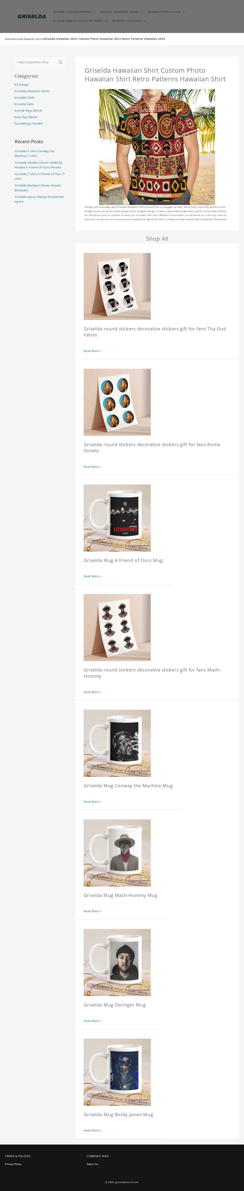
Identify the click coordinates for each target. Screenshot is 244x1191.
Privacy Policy (13, 1164)
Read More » (92, 351)
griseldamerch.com (127, 1182)
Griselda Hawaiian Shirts (28, 39)
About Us (92, 1164)
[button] (74, 11)
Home (8, 39)
